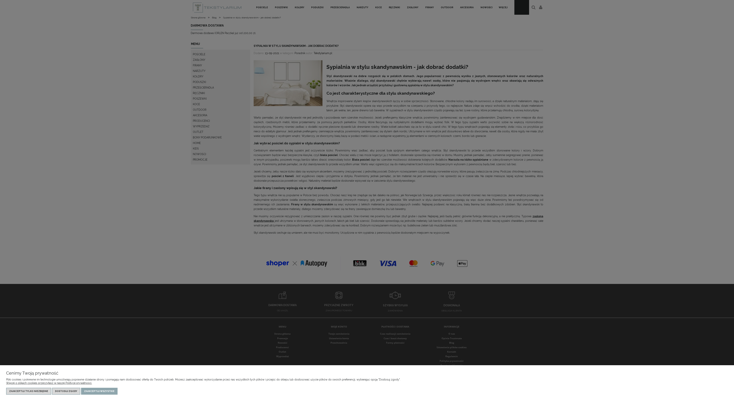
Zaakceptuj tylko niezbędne (28, 391)
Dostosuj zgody (66, 391)
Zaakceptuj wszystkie (99, 391)
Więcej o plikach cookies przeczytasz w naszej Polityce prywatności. (49, 383)
